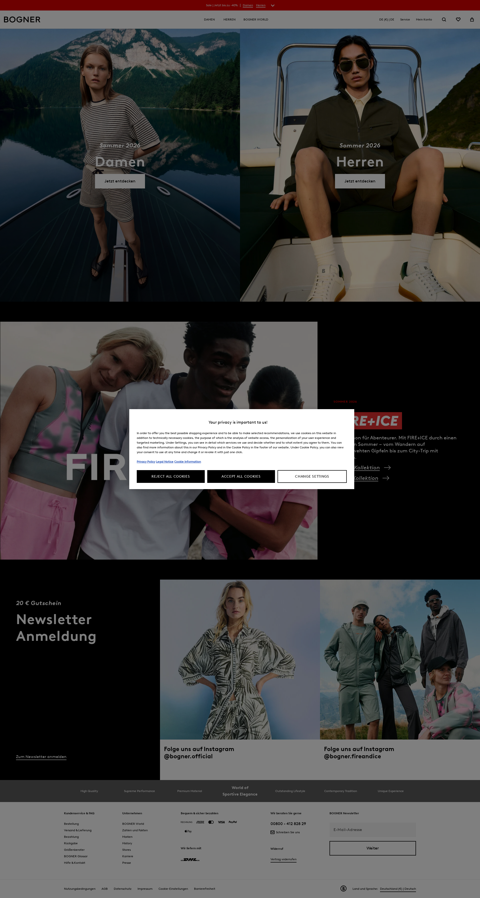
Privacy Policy (146, 461)
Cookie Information (187, 461)
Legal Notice (165, 461)
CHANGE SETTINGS (312, 476)
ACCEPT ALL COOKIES (241, 476)
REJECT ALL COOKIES (171, 476)
